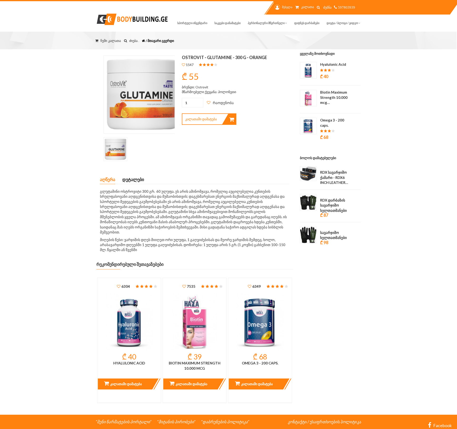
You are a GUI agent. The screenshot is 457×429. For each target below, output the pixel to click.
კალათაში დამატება (201, 119)
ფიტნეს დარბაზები (306, 23)
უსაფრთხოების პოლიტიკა (335, 421)
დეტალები (133, 179)
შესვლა (287, 7)
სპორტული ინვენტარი (192, 23)
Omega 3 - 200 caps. (260, 363)
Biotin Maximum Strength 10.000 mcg (194, 365)
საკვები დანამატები (227, 23)
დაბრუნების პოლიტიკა (225, 421)
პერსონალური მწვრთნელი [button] (266, 23)
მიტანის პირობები (176, 421)
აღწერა (107, 179)
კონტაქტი (297, 421)
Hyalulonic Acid (129, 363)
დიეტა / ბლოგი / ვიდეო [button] (342, 23)
